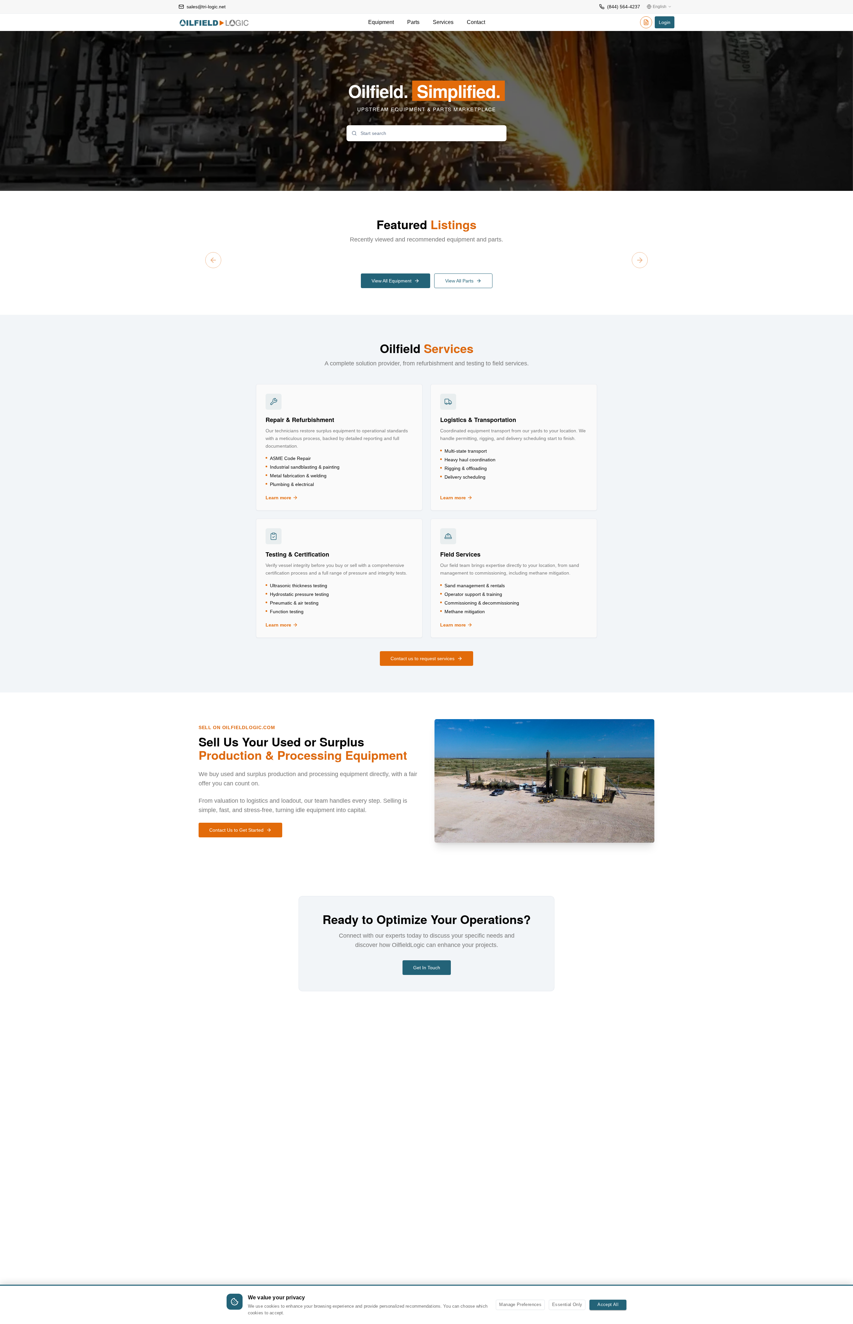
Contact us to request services (422, 658)
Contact (476, 22)
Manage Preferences (520, 1304)
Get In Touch (426, 967)
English (659, 6)
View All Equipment (392, 280)
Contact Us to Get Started (236, 830)
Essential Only (567, 1304)
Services (443, 22)
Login (664, 22)
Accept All (607, 1304)
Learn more (300, 498)
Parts (413, 22)
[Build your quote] (646, 23)
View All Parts (459, 280)
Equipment (381, 22)
